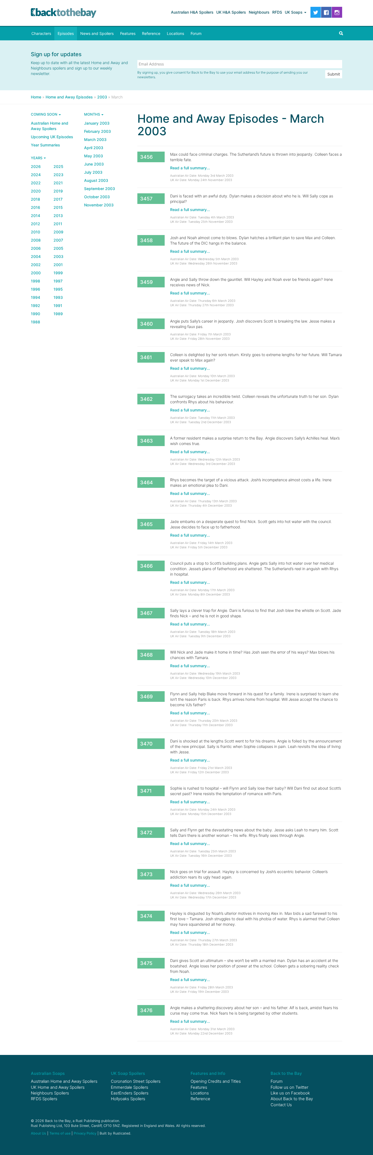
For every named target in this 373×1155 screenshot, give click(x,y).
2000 (36, 272)
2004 (36, 256)
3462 (146, 399)
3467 (146, 613)
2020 (36, 191)
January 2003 (96, 123)
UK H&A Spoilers (231, 12)
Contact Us (281, 1104)
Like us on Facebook (290, 1093)
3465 (146, 524)
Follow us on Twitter (289, 1087)
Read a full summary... (190, 168)
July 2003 (93, 172)
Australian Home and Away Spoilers (49, 126)
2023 (58, 174)
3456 (146, 157)
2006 (36, 248)
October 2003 (97, 196)
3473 (146, 874)
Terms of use (59, 1133)
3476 (146, 1010)
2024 (36, 174)
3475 (146, 963)
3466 (146, 566)
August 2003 (96, 180)
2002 (36, 264)
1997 (58, 281)
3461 (146, 357)
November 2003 (99, 205)
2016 (35, 207)
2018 (35, 199)
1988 (35, 322)
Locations (175, 33)
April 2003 (93, 147)
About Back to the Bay (292, 1098)
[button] (341, 33)
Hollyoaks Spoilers (128, 1098)
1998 (35, 281)
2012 (35, 223)
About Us (38, 1133)
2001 (58, 264)
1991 (58, 305)
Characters (41, 33)
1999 (58, 272)
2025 (58, 166)
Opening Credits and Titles (216, 1081)
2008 (36, 240)
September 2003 (99, 188)
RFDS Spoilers (44, 1098)
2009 (58, 232)
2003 (58, 256)
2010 (35, 232)
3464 (146, 482)
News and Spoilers (97, 33)
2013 (58, 215)
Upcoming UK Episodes (52, 136)
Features (127, 33)
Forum (196, 33)
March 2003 (95, 139)
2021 (58, 183)
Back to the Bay (63, 13)
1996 (35, 289)
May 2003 (93, 156)
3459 (146, 282)
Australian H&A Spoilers (192, 12)
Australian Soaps (48, 1073)
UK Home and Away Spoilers (58, 1087)
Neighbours (259, 12)
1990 (35, 313)
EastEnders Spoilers (130, 1093)
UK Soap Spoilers (128, 1073)
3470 (146, 744)
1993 (58, 297)
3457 (146, 198)
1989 (58, 313)
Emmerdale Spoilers (129, 1087)
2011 (58, 223)
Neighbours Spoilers (50, 1093)
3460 (146, 324)
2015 (58, 207)
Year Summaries (45, 145)
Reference (151, 33)
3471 (146, 791)
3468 (146, 655)
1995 (58, 289)
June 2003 (94, 164)
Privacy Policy (85, 1133)
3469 (146, 696)
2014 (35, 215)
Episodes (66, 33)
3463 (146, 441)
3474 (146, 916)
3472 (146, 832)
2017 (58, 199)
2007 (58, 240)
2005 (58, 248)
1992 (35, 305)
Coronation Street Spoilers (136, 1081)
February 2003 (97, 131)
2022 (36, 183)
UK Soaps (294, 12)
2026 (36, 166)
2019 (58, 191)
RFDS (277, 12)
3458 (146, 240)
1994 (35, 297)
